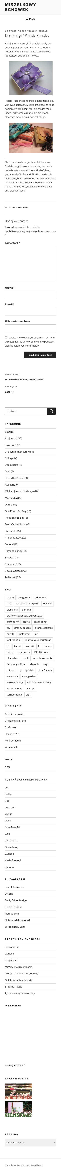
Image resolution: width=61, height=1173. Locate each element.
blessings (12, 609)
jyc (8, 646)
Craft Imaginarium (15, 720)
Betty (8, 794)
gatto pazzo (11, 840)
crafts (26, 621)
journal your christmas (38, 640)
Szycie (8, 557)
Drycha (9, 893)
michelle (41, 31)
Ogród (8, 504)
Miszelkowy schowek (20, 7)
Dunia (8, 820)
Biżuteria (10, 445)
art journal (41, 597)
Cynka (8, 814)
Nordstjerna (12, 913)
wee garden (29, 676)
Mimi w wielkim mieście (18, 966)
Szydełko (10, 564)
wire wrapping (15, 682)
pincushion (13, 658)
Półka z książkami (14, 517)
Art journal (11, 438)
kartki (17, 646)
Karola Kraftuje (13, 907)
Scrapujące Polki (16, 664)
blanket (47, 603)
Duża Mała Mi (12, 827)
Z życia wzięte (13, 570)
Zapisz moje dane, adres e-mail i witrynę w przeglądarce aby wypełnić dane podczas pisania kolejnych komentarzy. (30, 341)
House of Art (12, 734)
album (10, 597)
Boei (7, 800)
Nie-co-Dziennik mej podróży (21, 973)
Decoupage (11, 464)
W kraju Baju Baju (15, 926)
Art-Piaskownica (14, 714)
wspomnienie (14, 688)
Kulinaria (10, 484)
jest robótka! (14, 640)
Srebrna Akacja (13, 986)
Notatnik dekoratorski (17, 920)
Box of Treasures (14, 887)
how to (10, 634)
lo (39, 646)
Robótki (9, 544)
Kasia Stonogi (13, 860)
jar (36, 634)
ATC (9, 603)
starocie (34, 664)
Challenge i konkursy (17, 451)
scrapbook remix (42, 658)
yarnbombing (14, 694)
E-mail (9, 304)
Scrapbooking (19, 208)
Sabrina (9, 867)
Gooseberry (12, 847)
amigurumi (24, 597)
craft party (13, 621)
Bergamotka (12, 947)
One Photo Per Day (15, 511)
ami (7, 787)
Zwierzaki (10, 577)
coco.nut (10, 807)
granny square (22, 627)
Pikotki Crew (41, 652)
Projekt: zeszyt (13, 537)
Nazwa (9, 287)
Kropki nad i (11, 960)
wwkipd (31, 688)
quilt (26, 658)
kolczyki (29, 646)
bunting (26, 609)
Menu (32, 18)
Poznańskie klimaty (16, 524)
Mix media (11, 498)
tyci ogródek (26, 670)
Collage (9, 458)
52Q (7, 431)
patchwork (24, 652)
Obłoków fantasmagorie (18, 980)
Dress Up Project (14, 478)
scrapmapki (11, 747)
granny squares (44, 627)
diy (8, 627)
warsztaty (12, 676)
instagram (24, 634)
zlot (28, 694)
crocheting (40, 621)
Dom (7, 471)
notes (10, 652)
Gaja (7, 833)
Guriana (9, 853)
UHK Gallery (45, 670)
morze (48, 646)
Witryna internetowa (17, 321)
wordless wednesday (39, 682)
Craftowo (10, 727)
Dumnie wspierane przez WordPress (24, 1165)
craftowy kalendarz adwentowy (24, 615)
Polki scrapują (13, 740)
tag (45, 664)
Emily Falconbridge (16, 900)
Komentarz (12, 242)
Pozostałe (10, 531)
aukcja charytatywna (27, 603)
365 (7, 767)
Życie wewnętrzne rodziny (20, 993)
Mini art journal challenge (19, 491)
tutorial (11, 670)
